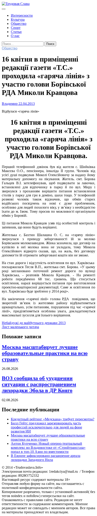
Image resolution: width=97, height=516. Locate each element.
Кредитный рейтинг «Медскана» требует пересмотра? (52, 419)
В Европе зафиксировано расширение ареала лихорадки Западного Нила (45, 458)
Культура (18, 19)
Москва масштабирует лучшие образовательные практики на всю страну (45, 353)
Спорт (16, 28)
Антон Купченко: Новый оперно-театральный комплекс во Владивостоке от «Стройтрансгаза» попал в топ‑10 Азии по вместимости (48, 448)
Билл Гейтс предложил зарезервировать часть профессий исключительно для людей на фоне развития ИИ (46, 427)
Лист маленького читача (20, 327)
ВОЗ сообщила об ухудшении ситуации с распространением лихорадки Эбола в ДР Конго (39, 384)
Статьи (16, 32)
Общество (18, 23)
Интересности (22, 15)
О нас (15, 36)
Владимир (10, 104)
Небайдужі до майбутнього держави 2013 (34, 323)
